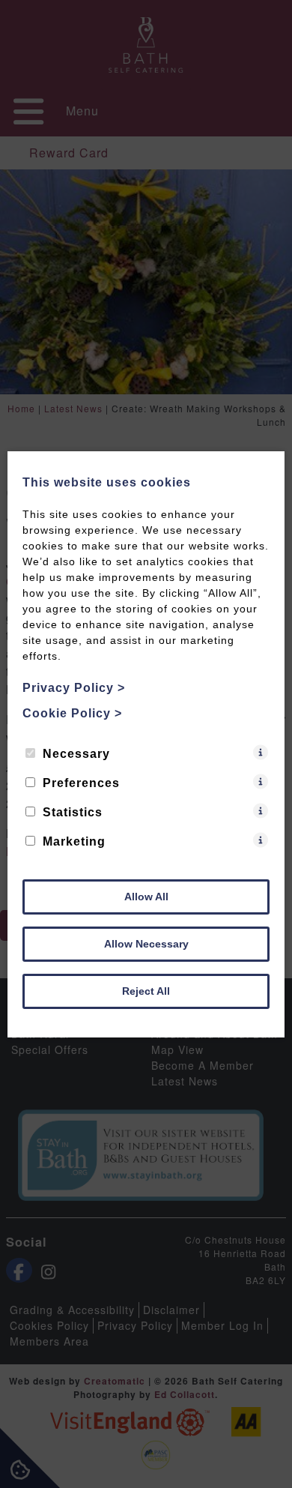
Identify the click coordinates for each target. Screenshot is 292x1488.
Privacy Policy (73, 687)
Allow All (146, 897)
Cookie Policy (72, 713)
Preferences (81, 783)
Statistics (73, 812)
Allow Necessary (146, 944)
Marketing (74, 841)
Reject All (146, 991)
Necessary (76, 753)
